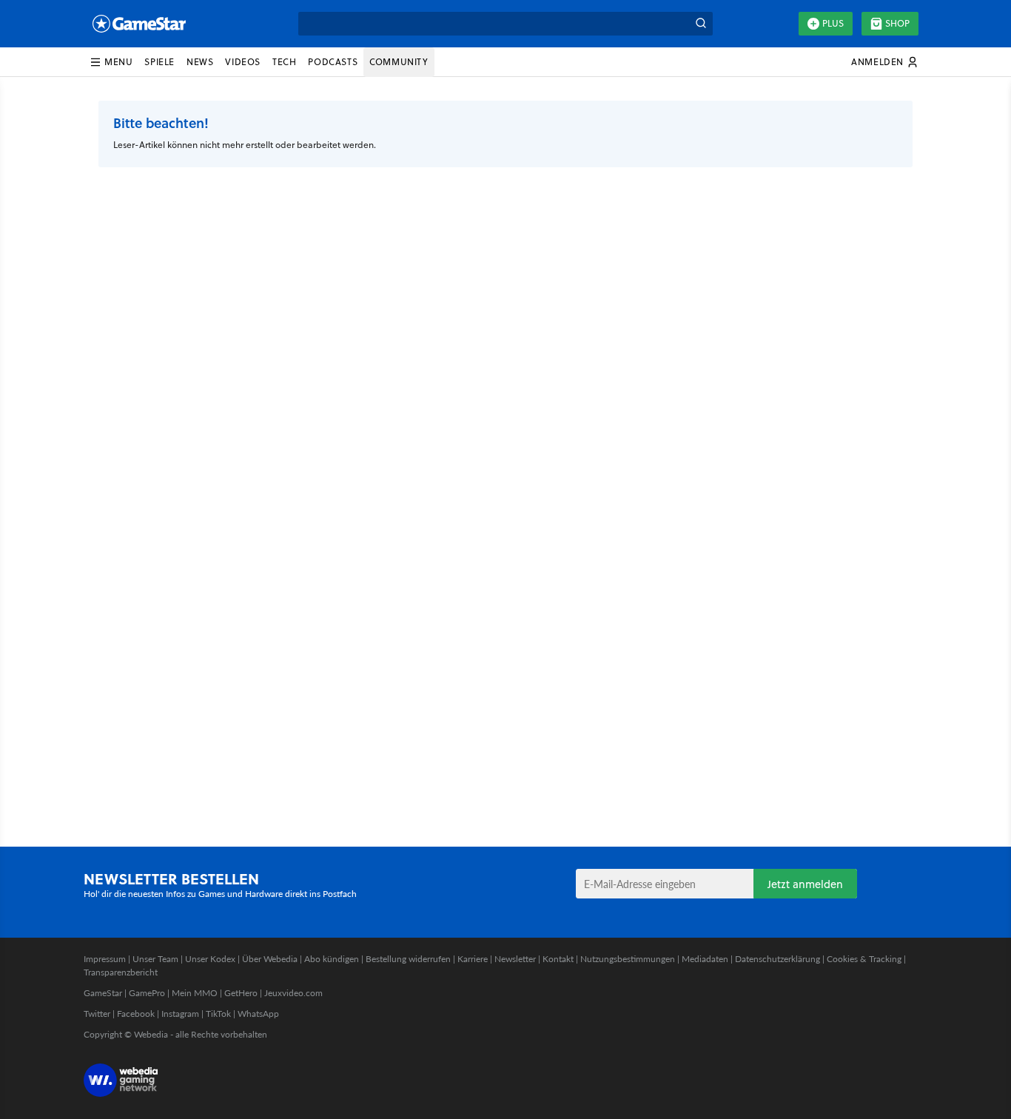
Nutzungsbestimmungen (627, 958)
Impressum (105, 958)
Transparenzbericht (121, 972)
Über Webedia (270, 958)
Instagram (180, 1013)
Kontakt (558, 958)
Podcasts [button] (332, 62)
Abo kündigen (331, 958)
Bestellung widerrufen (408, 958)
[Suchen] (701, 24)
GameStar (103, 993)
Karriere (472, 958)
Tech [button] (284, 62)
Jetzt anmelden (805, 884)
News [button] (200, 62)
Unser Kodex (210, 958)
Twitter (97, 1013)
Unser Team (155, 958)
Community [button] (398, 62)
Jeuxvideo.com (293, 993)
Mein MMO (195, 993)
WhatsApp (258, 1013)
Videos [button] (243, 62)
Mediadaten (705, 958)
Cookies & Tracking (864, 958)
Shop (897, 23)
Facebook (136, 1013)
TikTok (218, 1013)
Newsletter (515, 958)
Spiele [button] (159, 62)
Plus (833, 23)
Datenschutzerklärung (777, 958)
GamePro (147, 993)
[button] (111, 62)
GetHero (241, 993)
